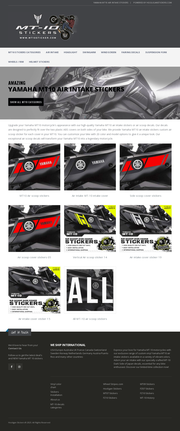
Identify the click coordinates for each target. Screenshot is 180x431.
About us (55, 399)
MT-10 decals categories (57, 406)
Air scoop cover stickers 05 (34, 257)
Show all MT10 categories (26, 102)
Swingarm (89, 52)
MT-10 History (147, 397)
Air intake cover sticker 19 (146, 257)
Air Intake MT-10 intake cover (90, 195)
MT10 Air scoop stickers (34, 195)
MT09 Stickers (147, 384)
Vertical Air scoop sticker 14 (90, 257)
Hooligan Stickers (112, 388)
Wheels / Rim (16, 61)
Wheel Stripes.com (113, 384)
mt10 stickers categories (24, 52)
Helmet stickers (39, 61)
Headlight (70, 52)
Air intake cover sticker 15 (34, 319)
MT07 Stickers (110, 393)
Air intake (52, 52)
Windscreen (108, 52)
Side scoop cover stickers (145, 195)
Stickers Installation (56, 393)
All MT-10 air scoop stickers (90, 319)
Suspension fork (156, 52)
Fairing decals (130, 52)
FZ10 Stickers (110, 397)
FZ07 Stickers (147, 388)
